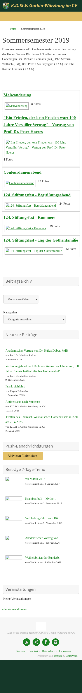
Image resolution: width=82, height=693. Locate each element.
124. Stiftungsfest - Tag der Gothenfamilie (40, 240)
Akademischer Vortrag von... (43, 538)
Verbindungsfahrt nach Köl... (43, 518)
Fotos (13, 28)
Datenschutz (48, 651)
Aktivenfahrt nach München (22, 401)
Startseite (20, 651)
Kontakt (34, 651)
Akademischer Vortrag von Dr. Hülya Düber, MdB (36, 350)
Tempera (58, 655)
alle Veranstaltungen (14, 609)
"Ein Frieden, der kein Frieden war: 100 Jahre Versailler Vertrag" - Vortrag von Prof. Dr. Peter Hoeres (39, 124)
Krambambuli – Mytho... (40, 498)
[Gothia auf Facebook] (46, 642)
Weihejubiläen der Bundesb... (43, 557)
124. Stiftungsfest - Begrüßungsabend (37, 195)
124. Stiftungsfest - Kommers (29, 217)
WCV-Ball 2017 (35, 479)
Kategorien (10, 312)
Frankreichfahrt (15, 386)
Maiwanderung (17, 95)
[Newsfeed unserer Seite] (26, 642)
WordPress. (72, 655)
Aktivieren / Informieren (23, 455)
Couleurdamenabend (22, 172)
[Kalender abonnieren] (36, 642)
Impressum (65, 651)
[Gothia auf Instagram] (55, 642)
